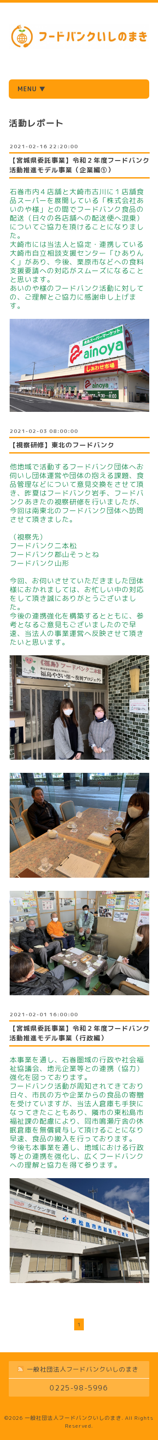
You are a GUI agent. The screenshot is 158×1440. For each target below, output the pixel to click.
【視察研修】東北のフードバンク (62, 445)
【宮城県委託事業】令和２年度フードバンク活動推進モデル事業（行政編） (79, 1033)
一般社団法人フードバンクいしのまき (73, 1418)
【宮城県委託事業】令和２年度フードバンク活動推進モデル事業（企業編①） (79, 165)
